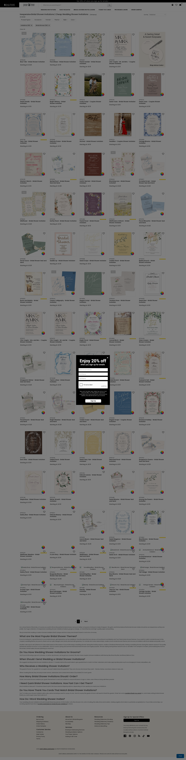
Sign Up (93, 401)
